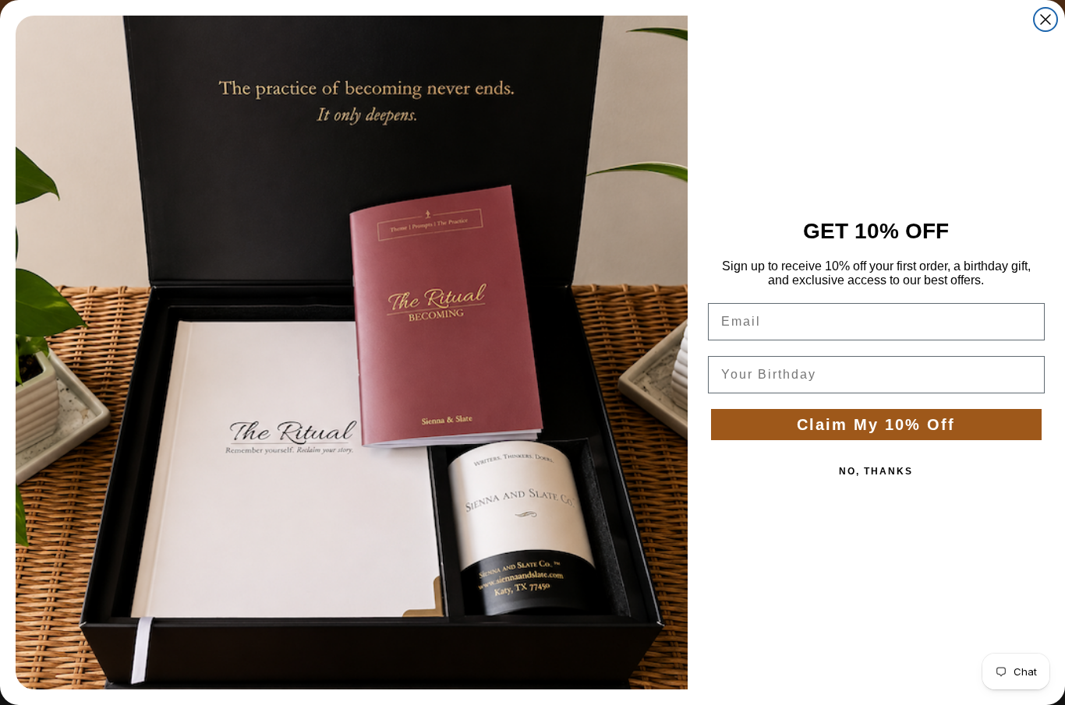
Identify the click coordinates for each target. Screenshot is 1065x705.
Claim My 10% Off (876, 424)
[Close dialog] (1045, 19)
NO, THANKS (876, 471)
